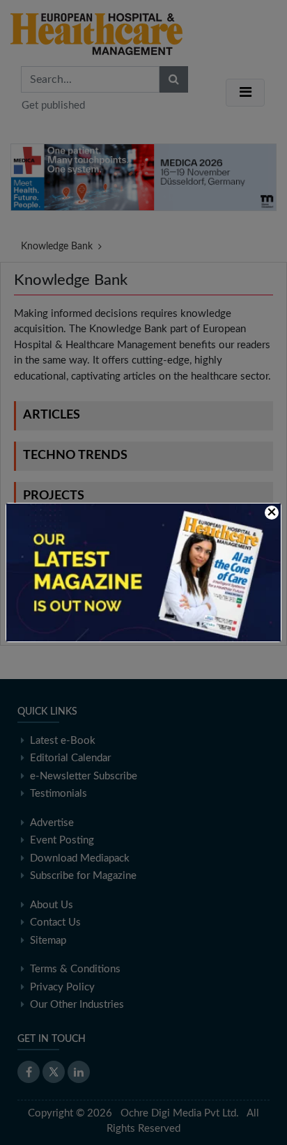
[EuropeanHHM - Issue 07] (143, 572)
